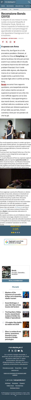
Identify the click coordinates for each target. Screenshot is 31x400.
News (3, 6)
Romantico (14, 274)
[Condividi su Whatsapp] (10, 41)
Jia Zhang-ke (18, 207)
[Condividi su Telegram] (14, 41)
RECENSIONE (4, 38)
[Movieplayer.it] (10, 2)
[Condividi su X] (6, 41)
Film (10, 9)
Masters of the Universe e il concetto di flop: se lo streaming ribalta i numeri (13, 295)
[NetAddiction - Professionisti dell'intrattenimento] (19, 380)
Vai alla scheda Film (15, 280)
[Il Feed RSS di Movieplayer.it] (21, 351)
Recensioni (10, 6)
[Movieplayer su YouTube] (18, 351)
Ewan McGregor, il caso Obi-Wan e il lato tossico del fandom (13, 305)
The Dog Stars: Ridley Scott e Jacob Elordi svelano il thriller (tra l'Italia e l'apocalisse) (13, 315)
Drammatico (21, 272)
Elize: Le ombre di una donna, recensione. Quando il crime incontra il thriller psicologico (13, 335)
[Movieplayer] (15, 347)
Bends (3, 84)
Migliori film (19, 6)
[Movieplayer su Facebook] (9, 351)
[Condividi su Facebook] (2, 41)
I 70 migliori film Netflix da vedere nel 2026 (13, 323)
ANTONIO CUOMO (13, 38)
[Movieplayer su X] (12, 351)
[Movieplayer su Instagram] (15, 351)
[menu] (2, 2)
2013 (15, 272)
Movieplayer (4, 9)
